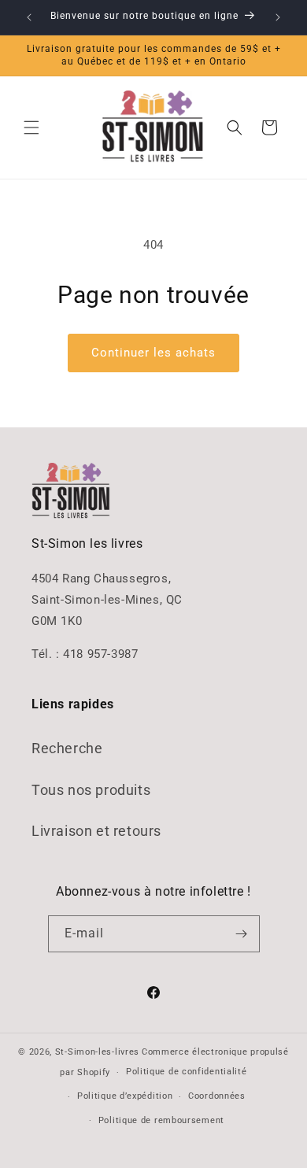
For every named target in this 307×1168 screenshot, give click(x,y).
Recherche (66, 748)
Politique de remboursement (161, 1120)
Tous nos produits (90, 790)
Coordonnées (217, 1096)
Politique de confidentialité (186, 1071)
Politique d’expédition (124, 1096)
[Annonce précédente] (29, 17)
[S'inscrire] (241, 933)
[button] (31, 127)
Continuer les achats (153, 353)
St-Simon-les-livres (97, 1052)
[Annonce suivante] (278, 17)
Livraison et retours (96, 830)
